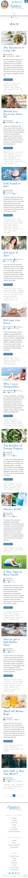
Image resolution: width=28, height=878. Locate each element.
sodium (9, 230)
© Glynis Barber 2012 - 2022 (9, 875)
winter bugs (6, 751)
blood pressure (7, 219)
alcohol (5, 548)
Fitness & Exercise (14, 831)
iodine (10, 223)
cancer (5, 483)
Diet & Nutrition (8, 194)
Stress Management (14, 329)
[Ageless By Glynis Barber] (14, 807)
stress (21, 89)
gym (19, 154)
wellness (17, 749)
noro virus (6, 747)
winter (21, 749)
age (4, 611)
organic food (19, 485)
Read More (7, 80)
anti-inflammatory (13, 420)
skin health (11, 687)
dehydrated (11, 548)
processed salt (15, 228)
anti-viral (6, 745)
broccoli (14, 288)
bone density (9, 611)
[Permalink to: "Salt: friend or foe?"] (14, 173)
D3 (12, 681)
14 (10, 795)
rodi (5, 786)
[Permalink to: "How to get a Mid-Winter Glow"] (14, 629)
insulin (12, 87)
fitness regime (10, 154)
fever (5, 154)
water (16, 298)
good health (6, 85)
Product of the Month (15, 781)
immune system (11, 156)
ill (21, 154)
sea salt (5, 230)
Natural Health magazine (9, 159)
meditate (16, 358)
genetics (19, 83)
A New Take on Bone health (13, 573)
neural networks (7, 362)
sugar (16, 687)
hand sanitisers (12, 745)
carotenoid (19, 422)
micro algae (9, 423)
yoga (5, 91)
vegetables (17, 489)
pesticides (6, 487)
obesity (11, 294)
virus (21, 161)
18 (21, 795)
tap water (9, 786)
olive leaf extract (13, 747)
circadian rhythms (8, 290)
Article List (15, 863)
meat (14, 485)
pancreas (13, 617)
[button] (14, 13)
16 (17, 795)
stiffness (12, 161)
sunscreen (20, 423)
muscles (5, 157)
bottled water (7, 784)
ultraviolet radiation (8, 425)
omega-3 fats (12, 685)
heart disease (20, 290)
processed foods (7, 228)
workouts (11, 163)
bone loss (22, 611)
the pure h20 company (17, 786)
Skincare (11, 652)
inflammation (6, 87)
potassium (15, 227)
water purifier (11, 788)
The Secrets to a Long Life (14, 49)
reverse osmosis (19, 784)
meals (9, 292)
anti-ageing (6, 420)
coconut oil (19, 679)
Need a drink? (12, 509)
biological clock (7, 288)
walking (5, 163)
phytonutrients (12, 487)
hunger (20, 548)
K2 (16, 683)
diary (16, 483)
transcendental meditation (9, 364)
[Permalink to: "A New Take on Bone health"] (14, 562)
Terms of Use (14, 867)
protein (16, 294)
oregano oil (6, 749)
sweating (21, 550)
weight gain (6, 300)
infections (6, 223)
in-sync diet (11, 550)
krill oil (20, 683)
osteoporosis (7, 617)
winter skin (6, 691)
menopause (12, 615)
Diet (14, 843)
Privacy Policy (14, 869)
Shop (14, 858)
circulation (6, 221)
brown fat (20, 288)
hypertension (20, 221)
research (19, 487)
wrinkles (12, 691)
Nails (14, 827)
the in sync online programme (10, 296)
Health (20, 56)
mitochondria (21, 292)
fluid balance (13, 221)
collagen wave (7, 681)
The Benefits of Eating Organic (13, 447)
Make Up (14, 822)
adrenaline (6, 358)
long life (6, 89)
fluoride (13, 784)
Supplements (12, 392)
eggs (20, 483)
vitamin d (20, 425)
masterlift (6, 685)
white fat (12, 300)
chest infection (7, 152)
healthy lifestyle (13, 85)
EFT (10, 83)
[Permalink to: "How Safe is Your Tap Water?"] (14, 761)
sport (17, 550)
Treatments (14, 829)
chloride (18, 219)
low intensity (18, 156)
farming (5, 485)
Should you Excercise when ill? (13, 114)
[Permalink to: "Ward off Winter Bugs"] (14, 701)
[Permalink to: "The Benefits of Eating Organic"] (14, 436)
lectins (5, 292)
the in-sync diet (7, 298)
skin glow (6, 687)
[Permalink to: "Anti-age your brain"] (14, 310)
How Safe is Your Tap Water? (14, 772)
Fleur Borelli (16, 613)
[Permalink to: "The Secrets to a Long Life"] (14, 38)
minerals (21, 223)
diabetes (14, 290)
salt (21, 228)
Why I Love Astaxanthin (11, 385)
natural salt (14, 225)
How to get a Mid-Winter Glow (12, 642)
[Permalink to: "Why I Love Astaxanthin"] (14, 374)
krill (5, 423)
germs (16, 154)
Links (14, 865)
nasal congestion (12, 157)
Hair (14, 825)
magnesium (16, 223)
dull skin (16, 681)
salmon (15, 423)
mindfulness (6, 360)
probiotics (18, 685)
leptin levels (17, 87)
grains (13, 683)
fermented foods (7, 683)
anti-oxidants (6, 422)
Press (14, 860)
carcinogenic (11, 483)
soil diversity (11, 489)
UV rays (15, 425)
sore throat (6, 161)
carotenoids (12, 679)
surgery (17, 161)
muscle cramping (7, 225)
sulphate (14, 230)
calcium (13, 219)
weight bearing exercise (14, 619)
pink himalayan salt (8, 227)
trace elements (7, 232)
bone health (15, 611)
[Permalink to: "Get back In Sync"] (14, 243)
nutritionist (6, 294)
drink (16, 548)
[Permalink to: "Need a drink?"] (14, 499)
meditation (11, 89)
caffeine (11, 358)
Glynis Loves (14, 856)
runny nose (17, 159)
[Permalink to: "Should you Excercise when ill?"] (14, 101)
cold (13, 152)
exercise (14, 83)
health (9, 485)
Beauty (14, 818)
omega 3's (17, 89)
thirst (12, 298)
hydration (6, 550)
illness (5, 156)
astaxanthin (13, 422)
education (6, 83)
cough (16, 152)
